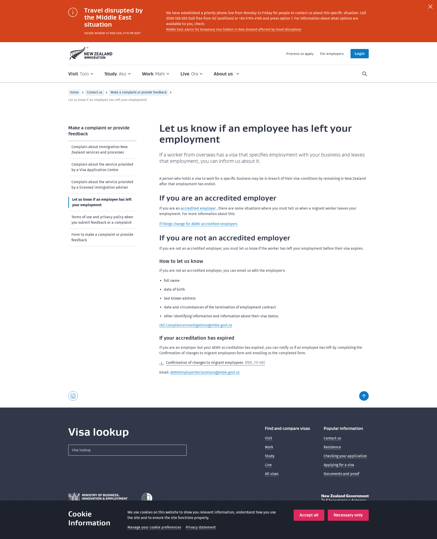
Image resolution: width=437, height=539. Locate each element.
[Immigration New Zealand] (91, 53)
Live (268, 465)
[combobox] (127, 450)
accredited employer (198, 208)
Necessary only (348, 515)
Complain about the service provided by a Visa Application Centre (102, 167)
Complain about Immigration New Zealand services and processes (99, 149)
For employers (332, 53)
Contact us (94, 92)
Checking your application (345, 456)
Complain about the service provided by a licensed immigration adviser (102, 185)
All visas (271, 474)
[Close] (430, 7)
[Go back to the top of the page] (364, 396)
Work (269, 447)
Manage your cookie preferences (154, 527)
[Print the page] (73, 396)
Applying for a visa (339, 465)
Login (360, 53)
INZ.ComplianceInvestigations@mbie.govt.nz (195, 325)
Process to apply (299, 53)
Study (269, 456)
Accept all (309, 515)
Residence (332, 447)
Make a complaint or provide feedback (139, 92)
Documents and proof (341, 474)
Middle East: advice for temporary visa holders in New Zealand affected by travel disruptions (233, 29)
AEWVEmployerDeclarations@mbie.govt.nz (205, 372)
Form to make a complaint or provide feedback (102, 237)
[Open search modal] (365, 74)
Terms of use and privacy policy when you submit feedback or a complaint (102, 220)
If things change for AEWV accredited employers (198, 224)
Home (74, 92)
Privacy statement (201, 527)
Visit (268, 438)
